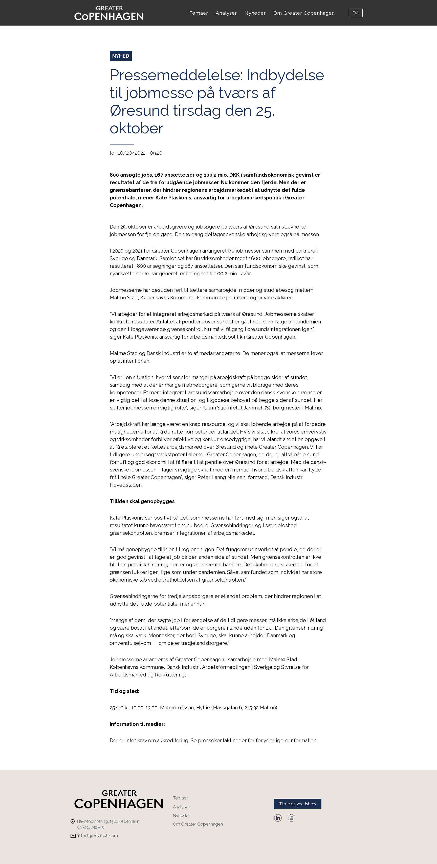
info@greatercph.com (98, 835)
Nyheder (255, 13)
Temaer (198, 13)
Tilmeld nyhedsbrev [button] (297, 803)
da (356, 12)
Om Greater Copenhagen (304, 13)
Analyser (226, 13)
